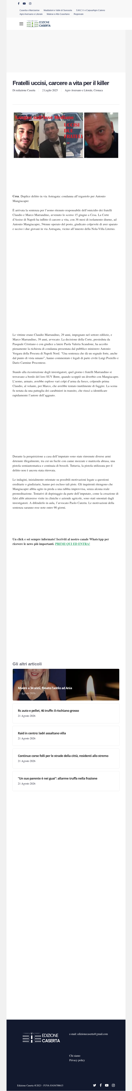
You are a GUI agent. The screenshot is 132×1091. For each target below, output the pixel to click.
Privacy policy (77, 1060)
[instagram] (30, 3)
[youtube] (24, 3)
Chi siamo (74, 1055)
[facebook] (18, 3)
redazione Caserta (25, 90)
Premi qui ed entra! (72, 544)
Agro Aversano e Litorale (78, 90)
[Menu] (21, 24)
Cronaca (98, 90)
